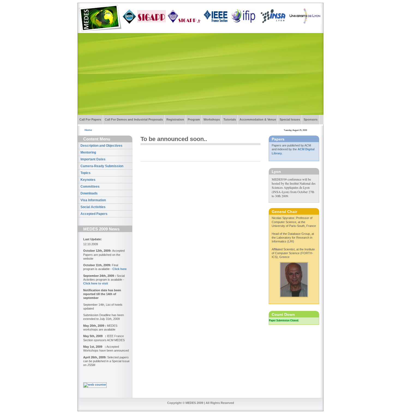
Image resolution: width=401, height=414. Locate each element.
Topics (85, 173)
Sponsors (311, 119)
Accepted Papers (93, 214)
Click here (119, 269)
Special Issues (290, 119)
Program (194, 119)
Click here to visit (95, 283)
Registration (175, 119)
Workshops (212, 119)
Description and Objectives (101, 146)
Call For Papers (90, 119)
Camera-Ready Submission (101, 166)
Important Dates (93, 159)
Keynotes (87, 180)
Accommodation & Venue (258, 119)
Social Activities (93, 207)
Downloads (89, 193)
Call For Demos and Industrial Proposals (134, 119)
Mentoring (88, 152)
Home (88, 129)
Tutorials (229, 119)
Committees (90, 186)
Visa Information (93, 200)
